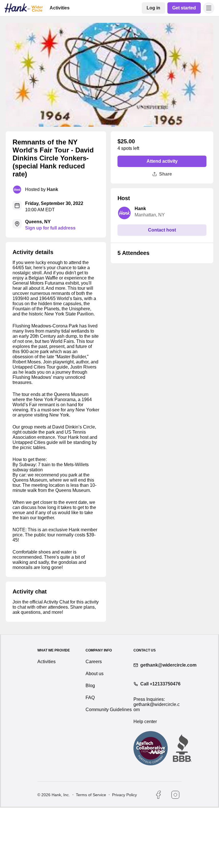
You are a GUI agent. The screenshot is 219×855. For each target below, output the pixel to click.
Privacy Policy (123, 842)
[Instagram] (175, 842)
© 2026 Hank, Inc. (53, 842)
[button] (208, 8)
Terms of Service (91, 842)
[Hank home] (24, 8)
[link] (154, 8)
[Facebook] (158, 842)
